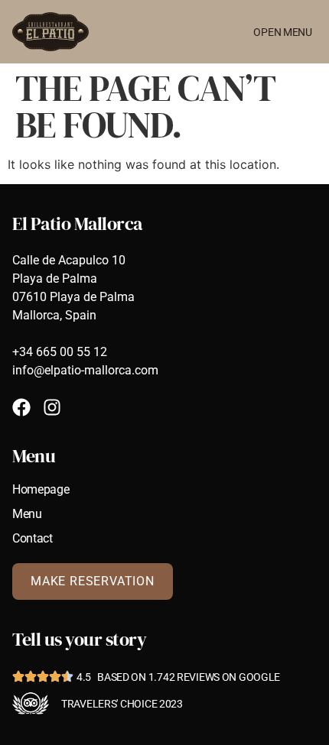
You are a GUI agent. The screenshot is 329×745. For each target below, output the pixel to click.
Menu (27, 514)
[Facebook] (21, 407)
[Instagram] (52, 407)
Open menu (282, 32)
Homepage (40, 490)
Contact (32, 539)
